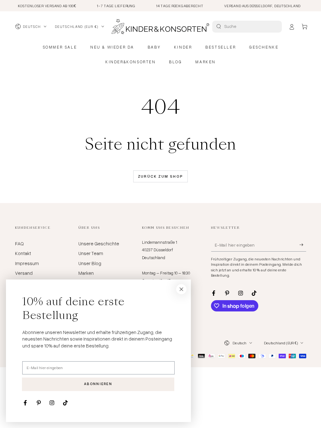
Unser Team (90, 253)
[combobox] (247, 27)
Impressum (27, 263)
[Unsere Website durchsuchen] (218, 26)
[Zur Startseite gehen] (160, 26)
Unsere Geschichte (98, 243)
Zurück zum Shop (160, 176)
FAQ (19, 243)
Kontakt (23, 253)
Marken (86, 273)
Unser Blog (89, 263)
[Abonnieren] (302, 245)
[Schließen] (181, 289)
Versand (24, 273)
